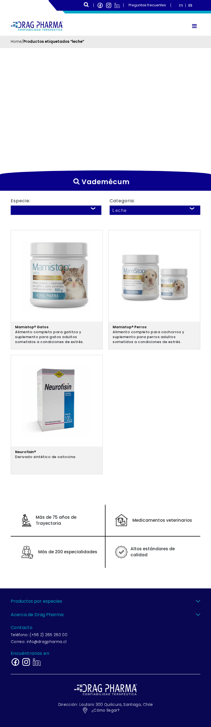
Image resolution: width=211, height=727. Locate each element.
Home (16, 41)
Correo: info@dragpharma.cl (38, 641)
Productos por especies (36, 601)
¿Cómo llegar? (105, 710)
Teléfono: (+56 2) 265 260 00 (39, 635)
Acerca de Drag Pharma (37, 614)
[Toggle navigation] (194, 26)
